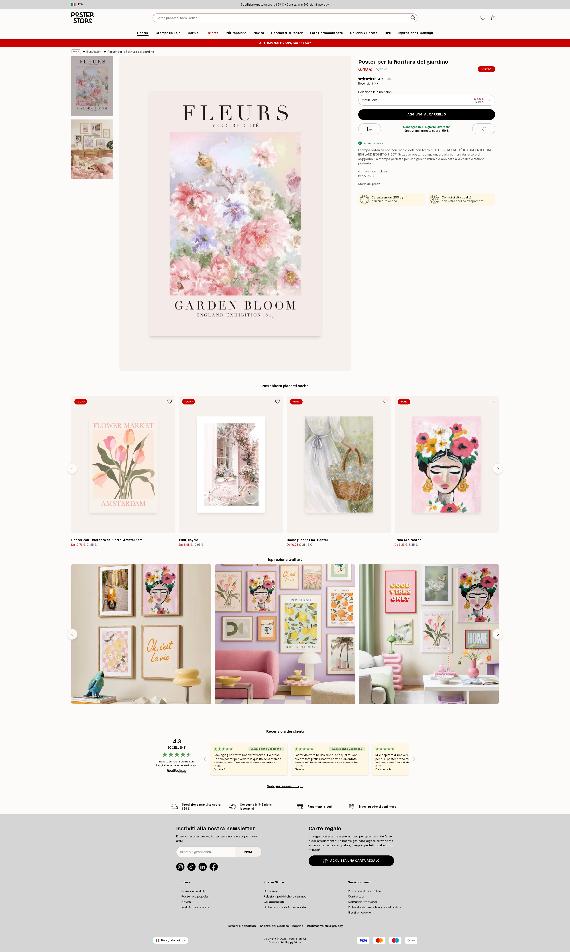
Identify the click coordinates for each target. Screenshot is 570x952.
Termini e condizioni (241, 926)
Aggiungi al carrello (426, 114)
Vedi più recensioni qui (285, 786)
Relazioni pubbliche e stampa (285, 896)
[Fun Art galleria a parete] (285, 634)
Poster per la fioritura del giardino (131, 52)
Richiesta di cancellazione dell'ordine (374, 907)
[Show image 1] (92, 86)
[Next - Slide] (498, 468)
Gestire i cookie (359, 912)
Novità (186, 902)
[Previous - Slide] (72, 468)
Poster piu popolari (195, 896)
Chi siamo (271, 891)
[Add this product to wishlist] (483, 128)
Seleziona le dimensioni (375, 92)
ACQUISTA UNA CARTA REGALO (355, 861)
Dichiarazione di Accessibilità (285, 907)
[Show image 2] (92, 149)
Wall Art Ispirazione (195, 907)
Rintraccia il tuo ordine (364, 891)
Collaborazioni (274, 902)
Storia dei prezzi (369, 184)
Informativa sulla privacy (325, 926)
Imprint (297, 926)
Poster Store (295, 938)
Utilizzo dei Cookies (274, 926)
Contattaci (356, 896)
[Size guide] (369, 128)
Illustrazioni (94, 52)
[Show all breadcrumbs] (76, 51)
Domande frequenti (362, 902)
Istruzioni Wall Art (194, 891)
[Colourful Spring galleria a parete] (429, 634)
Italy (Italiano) (170, 940)
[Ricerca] (413, 17)
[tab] (483, 18)
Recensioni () (368, 83)
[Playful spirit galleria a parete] (141, 634)
